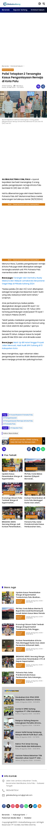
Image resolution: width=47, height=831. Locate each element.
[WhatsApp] (43, 449)
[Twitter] (34, 449)
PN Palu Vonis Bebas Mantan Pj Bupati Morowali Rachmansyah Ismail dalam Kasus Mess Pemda (33, 476)
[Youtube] (17, 806)
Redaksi (27, 818)
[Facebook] (29, 449)
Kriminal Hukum (8, 70)
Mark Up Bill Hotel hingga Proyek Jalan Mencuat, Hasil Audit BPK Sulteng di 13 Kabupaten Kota (23, 345)
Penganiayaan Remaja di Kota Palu (19, 421)
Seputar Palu (17, 428)
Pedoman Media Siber (11, 818)
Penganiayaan (11, 418)
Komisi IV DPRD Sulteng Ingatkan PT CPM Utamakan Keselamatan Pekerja (27, 710)
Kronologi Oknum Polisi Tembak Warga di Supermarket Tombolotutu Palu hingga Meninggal (12, 500)
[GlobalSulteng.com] (19, 3)
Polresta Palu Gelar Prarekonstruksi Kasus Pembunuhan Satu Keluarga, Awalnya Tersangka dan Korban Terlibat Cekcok (34, 524)
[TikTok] (31, 806)
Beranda (6, 815)
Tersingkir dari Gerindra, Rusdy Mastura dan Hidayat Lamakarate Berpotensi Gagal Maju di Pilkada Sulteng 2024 (23, 280)
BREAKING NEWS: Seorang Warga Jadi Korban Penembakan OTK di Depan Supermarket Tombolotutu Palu (11, 524)
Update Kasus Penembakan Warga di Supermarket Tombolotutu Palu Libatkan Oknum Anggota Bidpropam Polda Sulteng (12, 476)
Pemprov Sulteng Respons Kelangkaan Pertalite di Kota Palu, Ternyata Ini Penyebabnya (29, 721)
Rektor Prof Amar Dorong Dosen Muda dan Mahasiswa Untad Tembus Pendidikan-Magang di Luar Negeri (28, 745)
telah (29, 289)
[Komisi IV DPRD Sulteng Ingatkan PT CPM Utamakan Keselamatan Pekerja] (8, 711)
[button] (39, 3)
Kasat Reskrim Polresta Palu (22, 415)
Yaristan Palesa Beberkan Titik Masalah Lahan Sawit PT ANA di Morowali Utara (29, 756)
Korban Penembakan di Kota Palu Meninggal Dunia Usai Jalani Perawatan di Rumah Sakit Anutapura (34, 500)
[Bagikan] (43, 86)
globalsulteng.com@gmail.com (19, 795)
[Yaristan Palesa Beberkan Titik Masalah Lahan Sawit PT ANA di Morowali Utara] (8, 758)
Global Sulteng (7, 86)
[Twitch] (22, 806)
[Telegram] (38, 449)
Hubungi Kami (19, 815)
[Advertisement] (23, 38)
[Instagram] (13, 806)
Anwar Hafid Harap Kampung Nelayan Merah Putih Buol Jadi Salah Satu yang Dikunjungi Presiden (28, 733)
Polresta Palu (10, 424)
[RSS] (39, 806)
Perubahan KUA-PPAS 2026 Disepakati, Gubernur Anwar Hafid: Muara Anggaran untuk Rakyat (28, 698)
